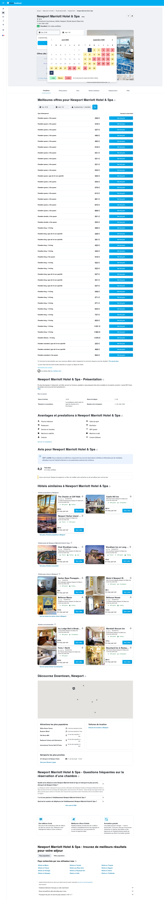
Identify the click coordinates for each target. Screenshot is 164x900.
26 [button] (61, 68)
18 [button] (56, 64)
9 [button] (78, 54)
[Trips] (3, 30)
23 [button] (79, 64)
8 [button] (74, 54)
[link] (52, 535)
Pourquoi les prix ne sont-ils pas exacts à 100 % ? (55, 894)
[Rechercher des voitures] (3, 17)
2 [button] (78, 50)
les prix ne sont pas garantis (85, 882)
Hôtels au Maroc (43, 865)
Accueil (39, 11)
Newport (70, 11)
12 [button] (61, 59)
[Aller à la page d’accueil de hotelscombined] (14, 3)
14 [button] (70, 59)
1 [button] (74, 50)
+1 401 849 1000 (42, 23)
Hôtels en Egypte (107, 868)
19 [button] (61, 64)
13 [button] (65, 59)
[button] (3, 3)
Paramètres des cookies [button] (45, 368)
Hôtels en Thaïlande (108, 873)
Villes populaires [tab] (59, 856)
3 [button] (51, 54)
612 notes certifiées (54, 26)
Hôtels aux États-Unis (77, 868)
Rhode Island (59, 11)
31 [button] (51, 73)
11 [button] (56, 59)
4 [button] (56, 54)
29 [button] (74, 68)
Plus (39, 389)
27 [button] (65, 68)
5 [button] (60, 54)
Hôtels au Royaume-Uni (77, 870)
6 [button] (65, 54)
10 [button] (51, 59)
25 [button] (56, 68)
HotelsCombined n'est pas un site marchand (54, 888)
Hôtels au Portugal (44, 870)
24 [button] (51, 68)
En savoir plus (114, 361)
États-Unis (45, 11)
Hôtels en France (43, 868)
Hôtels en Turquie (107, 865)
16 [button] (79, 59)
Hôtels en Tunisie (75, 865)
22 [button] (74, 64)
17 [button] (51, 64)
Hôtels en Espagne (44, 873)
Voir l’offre (79, 511)
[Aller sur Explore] (3, 25)
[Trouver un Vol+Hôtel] (3, 21)
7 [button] (69, 54)
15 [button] (74, 59)
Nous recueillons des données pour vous (52, 891)
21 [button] (70, 64)
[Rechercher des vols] (3, 9)
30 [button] (79, 68)
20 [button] (65, 64)
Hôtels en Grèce (107, 870)
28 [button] (70, 68)
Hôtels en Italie (74, 873)
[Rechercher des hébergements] (3, 13)
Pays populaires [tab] (44, 856)
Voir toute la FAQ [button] (70, 805)
